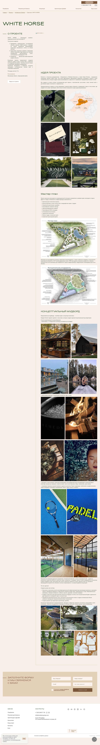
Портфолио (6, 8)
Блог (9, 728)
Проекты (11, 12)
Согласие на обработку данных (41, 735)
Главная (5, 12)
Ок (24, 738)
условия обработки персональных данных (61, 690)
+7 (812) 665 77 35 (86, 5)
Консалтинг (78, 8)
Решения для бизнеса (24, 8)
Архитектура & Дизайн (60, 8)
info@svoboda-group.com (42, 715)
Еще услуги (94, 8)
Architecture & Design (20, 12)
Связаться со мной (82, 689)
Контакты (10, 725)
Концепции (42, 8)
